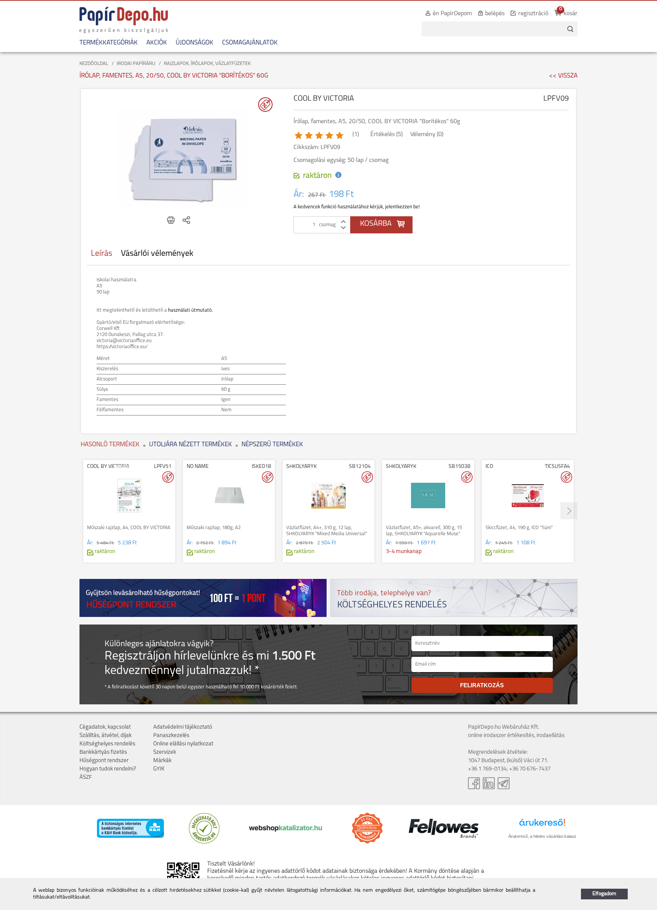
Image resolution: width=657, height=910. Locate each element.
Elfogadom (604, 894)
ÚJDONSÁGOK (194, 43)
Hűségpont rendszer (104, 761)
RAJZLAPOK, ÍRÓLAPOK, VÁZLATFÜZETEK (207, 63)
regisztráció (533, 14)
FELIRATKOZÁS (482, 685)
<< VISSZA (563, 76)
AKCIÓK (156, 43)
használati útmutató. (190, 310)
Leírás (101, 253)
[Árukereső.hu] (204, 842)
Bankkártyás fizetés (103, 752)
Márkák (162, 761)
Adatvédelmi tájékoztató (182, 727)
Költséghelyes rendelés (107, 744)
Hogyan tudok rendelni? (107, 769)
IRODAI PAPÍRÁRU (136, 63)
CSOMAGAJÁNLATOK (250, 43)
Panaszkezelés (171, 736)
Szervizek (164, 752)
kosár (570, 14)
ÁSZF (85, 777)
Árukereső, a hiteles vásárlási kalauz (542, 836)
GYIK (159, 769)
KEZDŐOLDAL (93, 63)
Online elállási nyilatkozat (183, 744)
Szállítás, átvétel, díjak (105, 736)
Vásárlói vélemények (157, 253)
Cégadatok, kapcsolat (105, 727)
